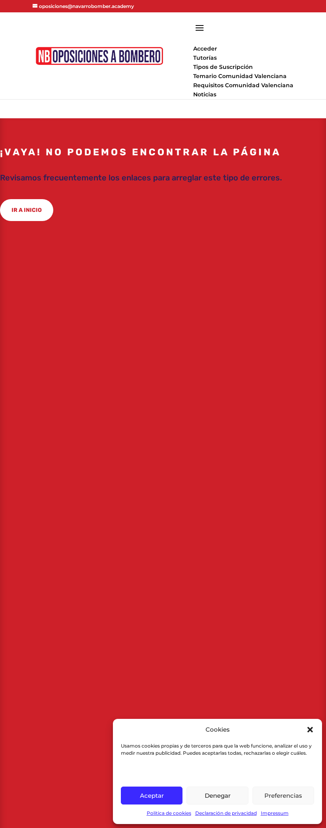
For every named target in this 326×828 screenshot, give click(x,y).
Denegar (218, 795)
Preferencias (283, 795)
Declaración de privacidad (226, 813)
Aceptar (152, 795)
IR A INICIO (27, 210)
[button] (310, 730)
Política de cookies (169, 813)
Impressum (275, 813)
